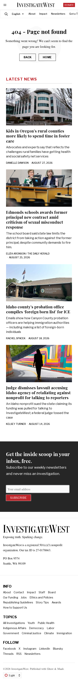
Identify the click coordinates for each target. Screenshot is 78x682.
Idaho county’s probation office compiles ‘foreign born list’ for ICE (38, 309)
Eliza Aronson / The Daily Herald (28, 253)
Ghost (50, 669)
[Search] (6, 14)
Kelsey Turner (16, 424)
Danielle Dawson (17, 162)
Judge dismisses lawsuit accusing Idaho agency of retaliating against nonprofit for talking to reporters (38, 392)
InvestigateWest (19, 669)
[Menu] (5, 4)
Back (28, 57)
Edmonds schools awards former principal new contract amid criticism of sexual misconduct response (36, 220)
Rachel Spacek (16, 338)
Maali (60, 669)
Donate (69, 5)
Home (47, 57)
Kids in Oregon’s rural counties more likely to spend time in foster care (38, 135)
